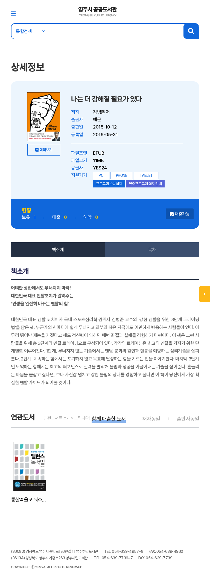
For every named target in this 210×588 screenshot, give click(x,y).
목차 (152, 249)
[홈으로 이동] (98, 11)
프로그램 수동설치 (109, 183)
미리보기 (46, 150)
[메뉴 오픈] (204, 294)
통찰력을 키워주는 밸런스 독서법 (30, 500)
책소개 (58, 249)
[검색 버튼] (191, 31)
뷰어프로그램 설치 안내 (145, 183)
